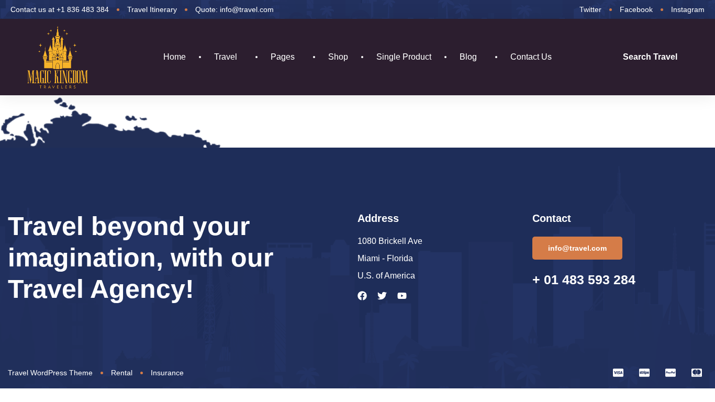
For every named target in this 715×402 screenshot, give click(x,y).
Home (174, 56)
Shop (338, 56)
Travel (225, 56)
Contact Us (531, 56)
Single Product (403, 56)
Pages (283, 56)
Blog (468, 56)
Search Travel (650, 56)
